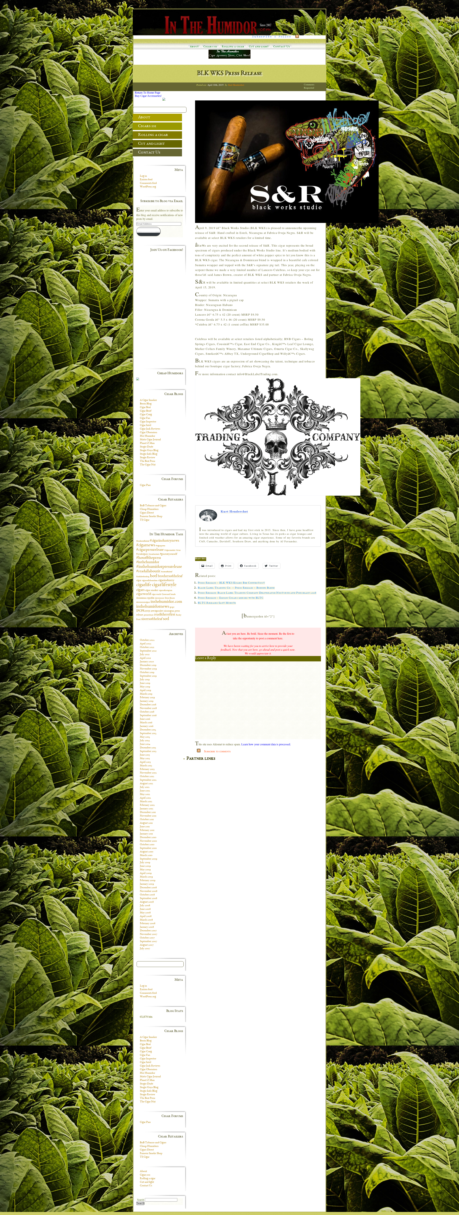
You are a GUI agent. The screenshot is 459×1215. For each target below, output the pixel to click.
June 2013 (145, 755)
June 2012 (145, 790)
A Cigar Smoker (148, 400)
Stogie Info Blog (148, 454)
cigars (140, 590)
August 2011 (146, 823)
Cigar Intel (145, 425)
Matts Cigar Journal (150, 439)
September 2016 (148, 715)
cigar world (156, 594)
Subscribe (148, 231)
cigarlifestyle (164, 585)
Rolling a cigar (233, 46)
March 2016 (146, 722)
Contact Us (281, 46)
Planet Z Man (147, 443)
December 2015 (148, 729)
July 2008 (145, 905)
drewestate (159, 598)
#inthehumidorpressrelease (159, 567)
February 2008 (147, 923)
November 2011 (148, 816)
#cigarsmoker (170, 550)
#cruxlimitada (154, 554)
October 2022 (147, 640)
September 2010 (148, 848)
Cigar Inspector (148, 421)
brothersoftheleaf (170, 576)
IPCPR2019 (143, 610)
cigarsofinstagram (165, 590)
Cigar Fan (145, 418)
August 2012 (146, 783)
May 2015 (145, 737)
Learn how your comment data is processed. (266, 744)
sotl (166, 619)
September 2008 (148, 898)
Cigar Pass (145, 485)
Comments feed (148, 183)
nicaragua (169, 611)
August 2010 (146, 851)
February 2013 (147, 769)
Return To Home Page (147, 92)
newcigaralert (157, 611)
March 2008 (146, 920)
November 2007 (148, 934)
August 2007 (147, 945)
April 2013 (145, 762)
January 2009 (147, 884)
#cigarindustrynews (164, 541)
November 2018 (148, 708)
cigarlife (143, 585)
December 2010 (148, 837)
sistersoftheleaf (151, 619)
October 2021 (147, 647)
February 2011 (147, 830)
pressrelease (148, 615)
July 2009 (145, 862)
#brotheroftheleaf (142, 541)
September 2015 (148, 733)
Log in (143, 176)
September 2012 (148, 780)
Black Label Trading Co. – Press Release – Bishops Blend (236, 588)
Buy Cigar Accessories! (148, 95)
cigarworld (143, 594)
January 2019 (146, 701)
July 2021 (145, 654)
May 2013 (145, 758)
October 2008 (147, 894)
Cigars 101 (210, 46)
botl (153, 576)
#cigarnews (145, 545)
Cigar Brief (145, 411)
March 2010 (146, 855)
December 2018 (148, 704)
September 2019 (148, 676)
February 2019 (147, 697)
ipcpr (172, 607)
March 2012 (146, 801)
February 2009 (147, 880)
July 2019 (145, 679)
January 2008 (147, 927)
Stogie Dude (146, 446)
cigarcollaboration (150, 580)
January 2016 (146, 726)
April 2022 (145, 643)
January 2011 (146, 833)
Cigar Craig (146, 414)
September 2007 (148, 941)
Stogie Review (147, 457)
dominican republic (145, 598)
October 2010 (147, 844)
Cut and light (259, 46)
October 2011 (147, 819)
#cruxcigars (142, 554)
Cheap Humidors (149, 509)
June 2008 (145, 909)
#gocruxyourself (168, 554)
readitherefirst (164, 615)
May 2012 (145, 794)
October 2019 (147, 672)
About (194, 46)
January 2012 (146, 808)
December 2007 (148, 930)
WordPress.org (148, 186)
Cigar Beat (145, 407)
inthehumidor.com (166, 602)
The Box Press (147, 461)
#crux (178, 550)
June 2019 (145, 683)
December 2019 (148, 665)
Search (140, 1199)
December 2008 (148, 887)
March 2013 (146, 765)
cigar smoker (151, 590)
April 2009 (146, 873)
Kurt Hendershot (236, 84)
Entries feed (146, 179)
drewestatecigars (143, 602)
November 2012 (148, 773)
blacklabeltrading (142, 577)
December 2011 (148, 812)
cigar (138, 580)
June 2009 (145, 866)
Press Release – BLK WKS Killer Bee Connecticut (231, 583)
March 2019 (146, 694)
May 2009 (145, 869)
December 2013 (148, 747)
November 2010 (148, 841)
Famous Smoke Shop (151, 516)
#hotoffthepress (148, 558)
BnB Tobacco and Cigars (153, 505)
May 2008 (145, 912)
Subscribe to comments (217, 751)
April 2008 (146, 916)
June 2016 (145, 719)
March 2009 (146, 877)
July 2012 (145, 787)
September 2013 (148, 751)
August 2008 (147, 902)
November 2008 (148, 891)
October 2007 (147, 937)
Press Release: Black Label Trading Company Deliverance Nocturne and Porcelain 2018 (257, 593)
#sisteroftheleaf (166, 572)
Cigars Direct (147, 512)
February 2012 (147, 805)
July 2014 (145, 740)
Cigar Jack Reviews (150, 429)
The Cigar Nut (148, 464)
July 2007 (145, 948)
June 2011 (145, 826)
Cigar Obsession (148, 432)
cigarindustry (166, 580)
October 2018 (147, 712)
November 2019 (148, 668)
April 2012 (145, 798)
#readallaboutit (148, 571)
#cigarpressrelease (150, 550)
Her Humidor (147, 436)
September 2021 (148, 651)
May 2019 (145, 686)
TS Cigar (144, 520)
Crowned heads (169, 594)
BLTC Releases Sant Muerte (217, 603)
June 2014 (145, 744)
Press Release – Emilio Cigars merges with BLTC (231, 598)
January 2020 (147, 661)
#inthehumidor (147, 562)
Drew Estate (170, 598)
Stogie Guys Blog (149, 450)
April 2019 (145, 690)
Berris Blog (146, 403)
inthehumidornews (152, 606)
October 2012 (147, 776)
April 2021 (145, 658)
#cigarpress (160, 546)
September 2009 (148, 859)
